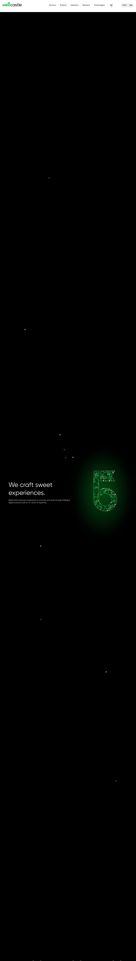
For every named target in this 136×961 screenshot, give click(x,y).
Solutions (86, 5)
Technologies (99, 5)
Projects (63, 5)
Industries (75, 5)
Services (52, 5)
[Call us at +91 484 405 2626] (111, 5)
